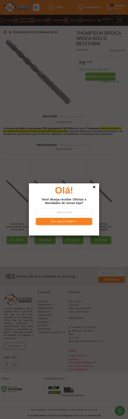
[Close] (95, 188)
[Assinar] (64, 221)
